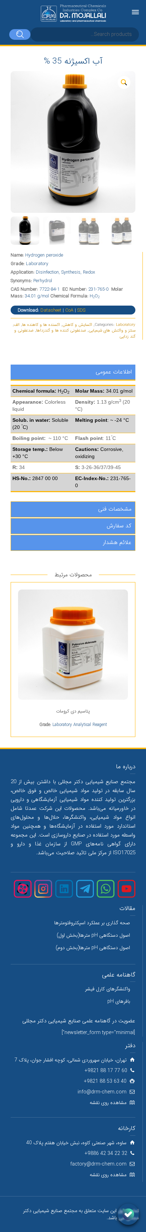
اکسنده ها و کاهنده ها (41, 325)
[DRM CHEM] (73, 13)
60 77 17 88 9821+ (106, 1071)
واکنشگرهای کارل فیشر (107, 989)
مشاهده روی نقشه (108, 1103)
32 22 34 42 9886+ (106, 1153)
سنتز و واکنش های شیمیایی (112, 330)
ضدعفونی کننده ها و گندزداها (61, 330)
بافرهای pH (118, 1001)
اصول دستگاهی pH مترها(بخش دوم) (93, 948)
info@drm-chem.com (102, 1092)
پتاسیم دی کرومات (73, 711)
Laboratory (125, 325)
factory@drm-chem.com (98, 1164)
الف (16, 325)
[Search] (19, 34)
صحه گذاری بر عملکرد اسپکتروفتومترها (92, 923)
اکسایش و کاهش (77, 325)
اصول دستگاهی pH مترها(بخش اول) (93, 935)
